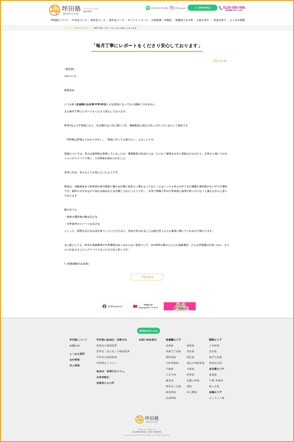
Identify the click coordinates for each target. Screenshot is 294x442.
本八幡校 (192, 392)
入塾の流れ (202, 20)
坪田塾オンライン (106, 363)
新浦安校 (171, 392)
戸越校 (169, 369)
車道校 (213, 374)
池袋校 (169, 345)
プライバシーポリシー (147, 429)
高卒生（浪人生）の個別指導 (113, 351)
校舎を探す (220, 20)
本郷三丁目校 (173, 351)
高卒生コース (116, 20)
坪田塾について (78, 339)
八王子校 (171, 374)
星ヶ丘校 (214, 386)
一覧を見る (147, 277)
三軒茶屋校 (172, 363)
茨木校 (213, 351)
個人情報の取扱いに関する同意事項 (147, 432)
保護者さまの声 (184, 20)
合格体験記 (102, 377)
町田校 (190, 374)
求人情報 (75, 365)
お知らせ (75, 345)
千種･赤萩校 (216, 380)
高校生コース (98, 20)
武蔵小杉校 (193, 380)
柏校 (189, 386)
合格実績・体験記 (161, 20)
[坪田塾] (147, 422)
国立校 (190, 357)
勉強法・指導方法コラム (110, 371)
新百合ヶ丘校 (173, 386)
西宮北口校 (215, 363)
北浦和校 (171, 398)
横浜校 (169, 380)
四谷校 (190, 351)
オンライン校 (216, 398)
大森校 (190, 369)
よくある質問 (237, 20)
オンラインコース (138, 20)
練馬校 (190, 345)
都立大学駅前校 (196, 363)
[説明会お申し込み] (202, 9)
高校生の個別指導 (106, 345)
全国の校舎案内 (148, 339)
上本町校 (214, 345)
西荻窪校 (171, 357)
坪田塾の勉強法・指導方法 (111, 339)
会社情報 (75, 359)
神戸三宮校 (215, 357)
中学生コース (79, 20)
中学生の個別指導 (106, 357)
